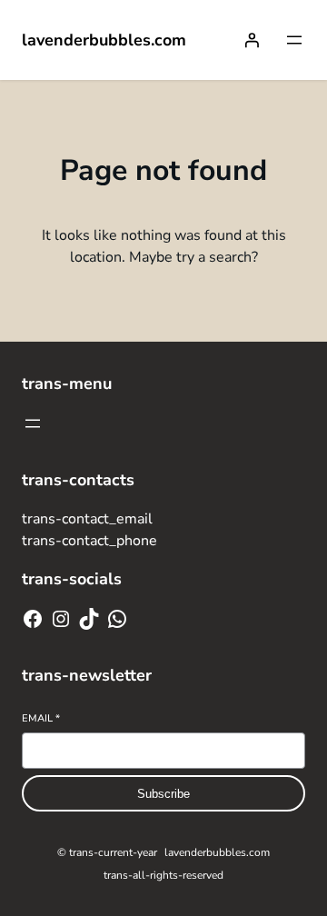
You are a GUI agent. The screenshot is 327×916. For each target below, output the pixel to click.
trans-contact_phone (89, 541)
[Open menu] (294, 40)
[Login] (251, 40)
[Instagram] (61, 619)
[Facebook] (33, 619)
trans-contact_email (87, 519)
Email (41, 718)
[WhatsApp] (117, 619)
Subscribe (163, 794)
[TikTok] (89, 619)
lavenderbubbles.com (104, 40)
